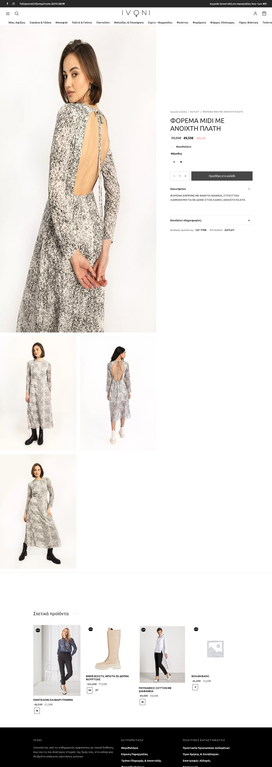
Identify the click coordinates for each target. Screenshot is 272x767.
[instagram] (13, 3)
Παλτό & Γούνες (82, 22)
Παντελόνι (103, 22)
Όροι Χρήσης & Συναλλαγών (201, 754)
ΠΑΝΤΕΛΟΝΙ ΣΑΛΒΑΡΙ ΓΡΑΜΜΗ (53, 699)
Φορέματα (199, 22)
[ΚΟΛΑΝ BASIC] (215, 648)
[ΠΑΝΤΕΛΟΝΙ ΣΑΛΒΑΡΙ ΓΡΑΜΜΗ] (56, 660)
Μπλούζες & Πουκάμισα (129, 22)
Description (178, 188)
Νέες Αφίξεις (17, 22)
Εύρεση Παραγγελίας (134, 754)
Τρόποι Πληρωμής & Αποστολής (141, 760)
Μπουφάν (62, 22)
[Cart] (264, 13)
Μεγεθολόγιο (183, 147)
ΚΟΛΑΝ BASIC (200, 676)
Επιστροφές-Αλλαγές (197, 760)
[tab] (211, 188)
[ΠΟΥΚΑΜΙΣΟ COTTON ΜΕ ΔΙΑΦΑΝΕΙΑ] (162, 654)
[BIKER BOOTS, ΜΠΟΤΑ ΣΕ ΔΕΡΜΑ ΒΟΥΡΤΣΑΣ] (109, 648)
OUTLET (194, 112)
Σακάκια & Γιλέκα (40, 22)
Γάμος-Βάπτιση (248, 22)
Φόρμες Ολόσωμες (222, 22)
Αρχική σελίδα (178, 112)
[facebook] (7, 3)
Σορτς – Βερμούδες (160, 22)
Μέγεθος (176, 153)
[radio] (174, 162)
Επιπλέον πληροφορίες (186, 220)
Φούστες (182, 22)
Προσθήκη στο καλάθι (222, 176)
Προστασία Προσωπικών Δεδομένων (206, 747)
